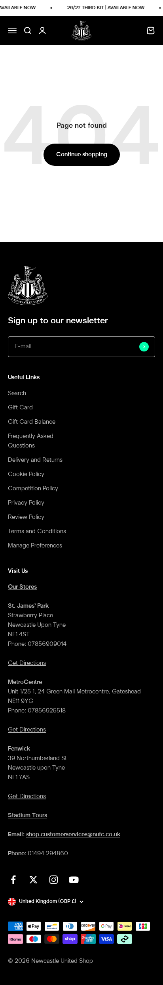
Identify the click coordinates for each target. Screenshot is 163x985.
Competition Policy (33, 489)
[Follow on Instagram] (53, 879)
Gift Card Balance (31, 422)
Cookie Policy (26, 474)
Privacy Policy (26, 503)
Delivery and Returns (35, 460)
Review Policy (26, 517)
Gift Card (20, 408)
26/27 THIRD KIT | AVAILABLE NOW (104, 8)
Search (17, 393)
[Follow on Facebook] (13, 879)
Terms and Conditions (37, 531)
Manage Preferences (35, 546)
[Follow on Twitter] (33, 879)
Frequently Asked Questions (30, 441)
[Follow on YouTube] (73, 879)
